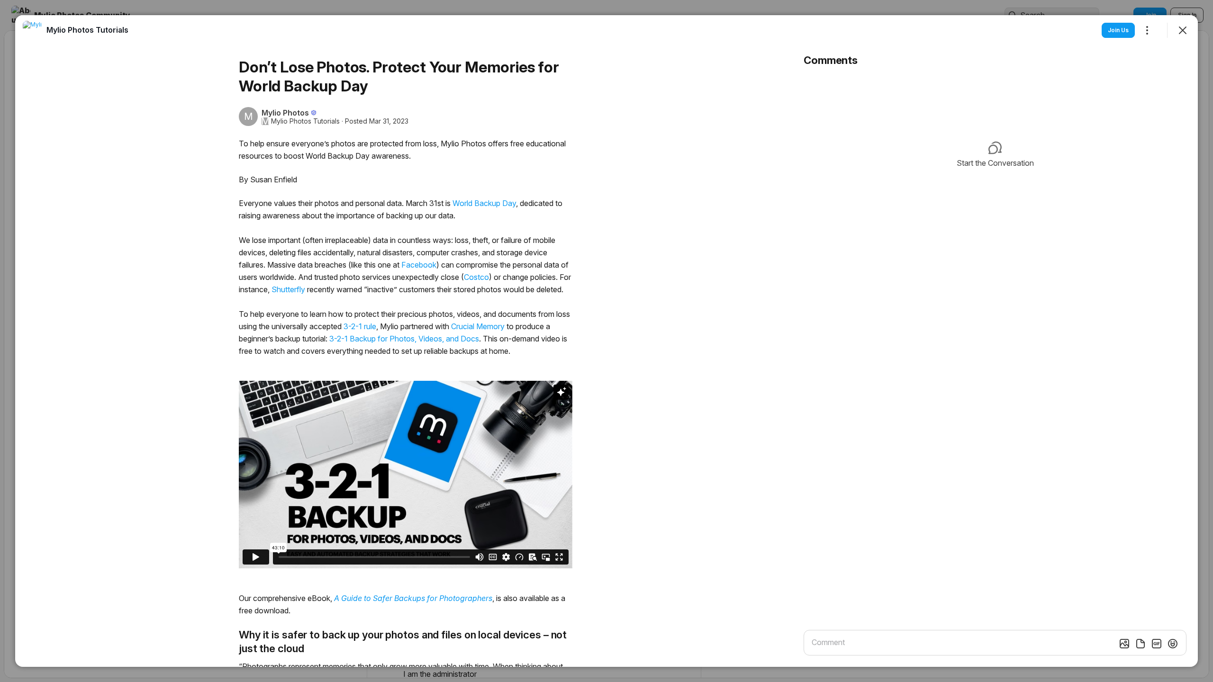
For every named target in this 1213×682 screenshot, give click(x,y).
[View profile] (32, 30)
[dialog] (606, 341)
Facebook (418, 264)
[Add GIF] (1156, 643)
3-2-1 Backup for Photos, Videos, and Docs (404, 338)
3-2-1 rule (360, 326)
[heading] (87, 30)
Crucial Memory (478, 326)
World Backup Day (484, 203)
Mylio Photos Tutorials (305, 121)
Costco (476, 277)
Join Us (1118, 30)
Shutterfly (288, 289)
